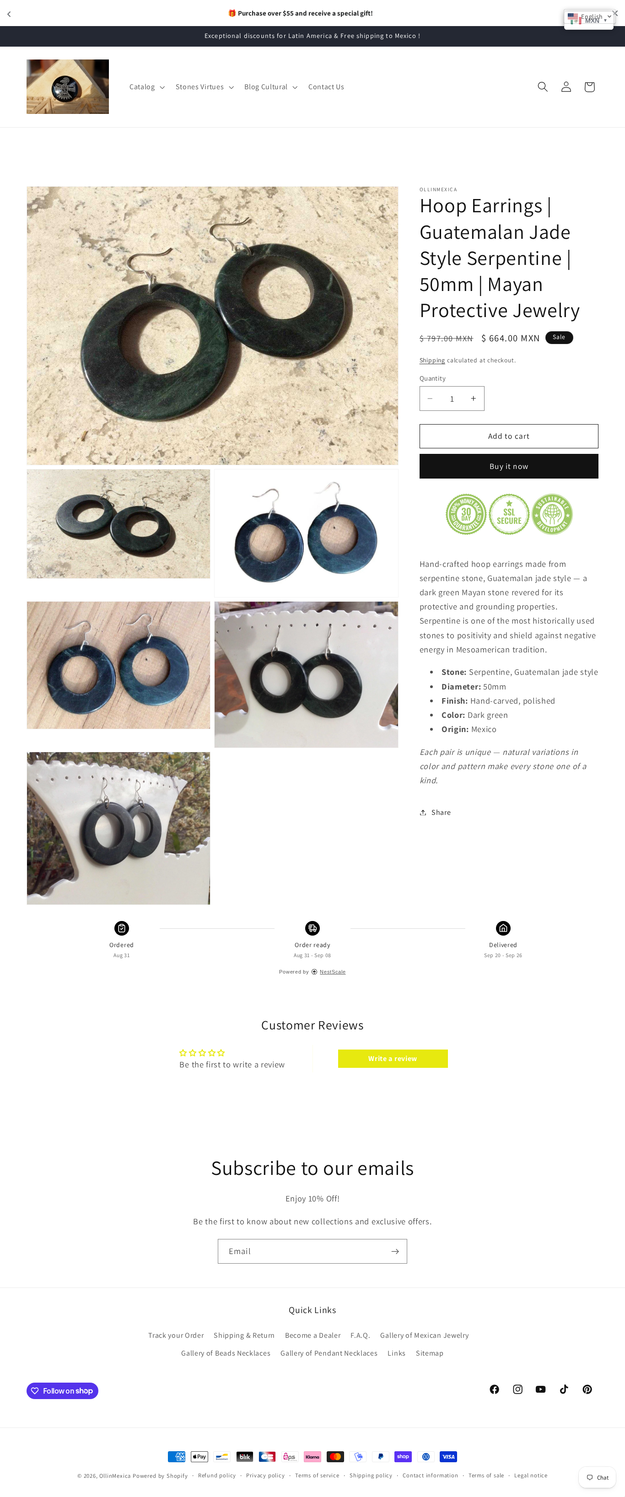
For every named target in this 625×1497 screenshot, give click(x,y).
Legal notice (531, 1475)
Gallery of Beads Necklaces (225, 1353)
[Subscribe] (395, 1251)
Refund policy (217, 1475)
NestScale (332, 972)
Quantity (433, 378)
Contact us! (361, 13)
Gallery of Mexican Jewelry (424, 1335)
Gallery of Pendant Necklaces (328, 1353)
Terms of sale (486, 1475)
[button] (146, 87)
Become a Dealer (312, 1335)
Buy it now (509, 466)
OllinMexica (115, 1476)
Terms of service (317, 1475)
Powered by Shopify (160, 1476)
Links (396, 1353)
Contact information (430, 1475)
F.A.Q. (360, 1335)
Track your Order (176, 1335)
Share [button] (441, 812)
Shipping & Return (244, 1335)
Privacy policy (265, 1475)
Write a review (392, 1058)
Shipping (432, 360)
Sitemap (430, 1353)
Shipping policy (371, 1475)
